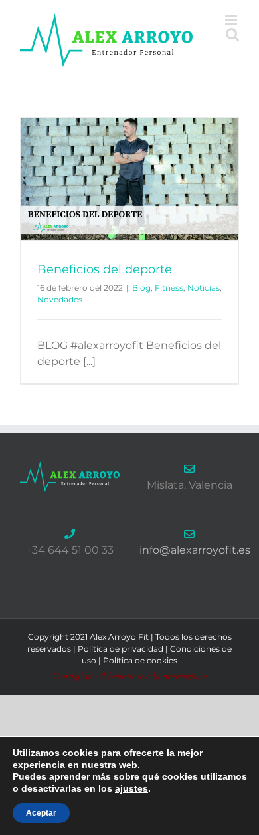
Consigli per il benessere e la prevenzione (129, 675)
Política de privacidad (120, 649)
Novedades (59, 299)
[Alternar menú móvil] (232, 20)
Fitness (169, 288)
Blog (141, 288)
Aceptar (41, 813)
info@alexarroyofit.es (194, 550)
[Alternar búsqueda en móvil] (232, 34)
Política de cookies (140, 660)
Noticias (203, 288)
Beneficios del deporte (104, 269)
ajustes (131, 788)
